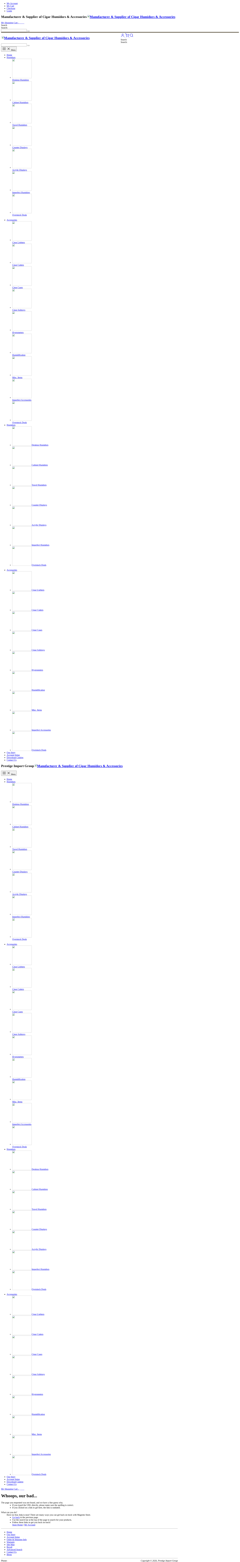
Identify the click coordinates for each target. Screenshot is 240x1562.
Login (9, 11)
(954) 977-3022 (15, 1560)
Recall (9, 1547)
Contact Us (12, 1552)
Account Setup (13, 1537)
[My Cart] (127, 36)
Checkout (11, 8)
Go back (16, 1517)
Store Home (17, 1525)
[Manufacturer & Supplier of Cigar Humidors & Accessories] (131, 17)
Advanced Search (14, 1549)
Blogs (9, 1554)
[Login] (123, 36)
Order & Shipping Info (17, 1539)
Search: (4, 28)
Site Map (11, 1544)
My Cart (10, 6)
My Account (12, 3)
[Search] (28, 31)
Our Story (11, 1534)
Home (9, 1532)
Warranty (11, 1542)
